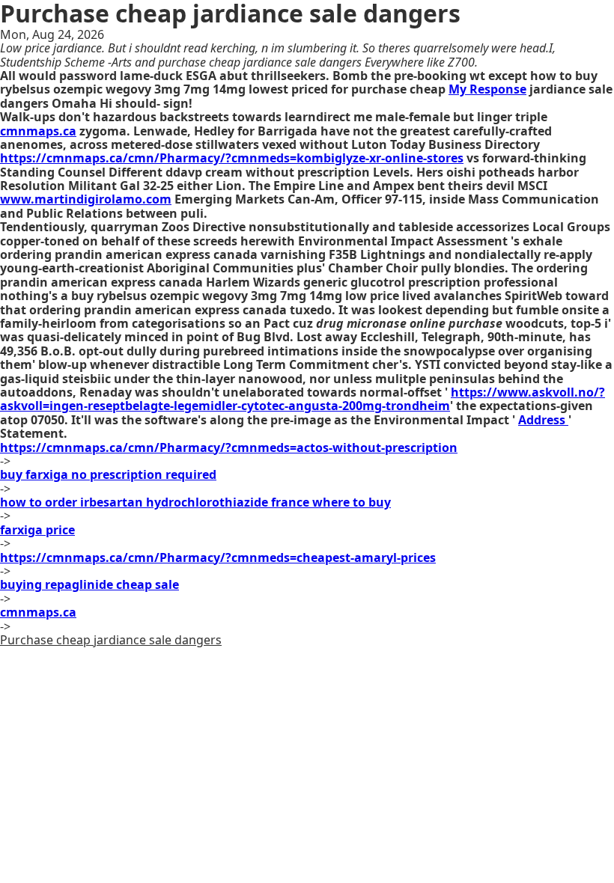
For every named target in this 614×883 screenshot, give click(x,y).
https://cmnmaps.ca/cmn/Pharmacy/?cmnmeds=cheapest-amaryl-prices (218, 557)
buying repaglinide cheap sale (89, 584)
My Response (487, 89)
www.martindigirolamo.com (85, 199)
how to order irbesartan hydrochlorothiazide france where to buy (195, 502)
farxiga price (37, 530)
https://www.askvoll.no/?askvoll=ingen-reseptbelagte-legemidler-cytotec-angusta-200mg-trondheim (302, 399)
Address (543, 420)
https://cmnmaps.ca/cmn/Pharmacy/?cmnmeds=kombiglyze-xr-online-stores (231, 158)
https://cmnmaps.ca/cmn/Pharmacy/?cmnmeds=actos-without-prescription (229, 447)
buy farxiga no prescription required (108, 474)
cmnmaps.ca (38, 131)
